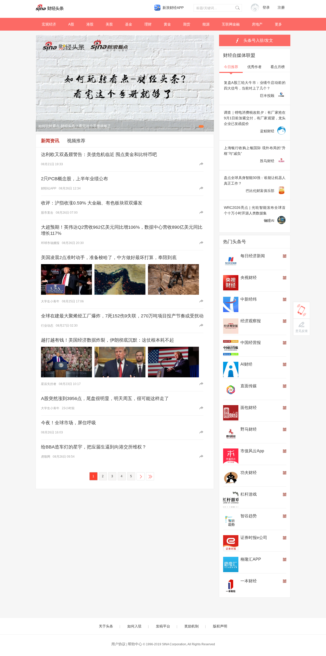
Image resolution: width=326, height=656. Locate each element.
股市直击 (47, 212)
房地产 (257, 24)
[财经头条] (50, 7)
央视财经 (248, 277)
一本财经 (248, 581)
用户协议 (118, 644)
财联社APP (48, 188)
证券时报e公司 (253, 537)
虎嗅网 (45, 456)
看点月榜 (277, 67)
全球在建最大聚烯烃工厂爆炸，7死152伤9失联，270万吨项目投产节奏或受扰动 (122, 315)
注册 (281, 7)
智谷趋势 (248, 516)
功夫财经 (248, 472)
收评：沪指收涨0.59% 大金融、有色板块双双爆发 (91, 202)
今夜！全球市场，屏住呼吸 (68, 422)
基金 (128, 24)
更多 (278, 24)
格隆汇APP (250, 559)
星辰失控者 (48, 384)
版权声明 (220, 626)
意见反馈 (301, 331)
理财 (148, 24)
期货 (186, 24)
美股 (109, 24)
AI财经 (246, 364)
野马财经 (248, 429)
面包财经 (248, 407)
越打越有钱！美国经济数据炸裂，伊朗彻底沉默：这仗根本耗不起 (107, 340)
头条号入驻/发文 (258, 40)
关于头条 (106, 626)
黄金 (167, 24)
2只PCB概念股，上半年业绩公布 (74, 178)
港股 (89, 24)
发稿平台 (163, 626)
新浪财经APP (173, 8)
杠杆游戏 (248, 494)
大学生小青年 (50, 301)
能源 (206, 24)
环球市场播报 (50, 243)
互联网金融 (231, 24)
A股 (71, 24)
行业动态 (47, 325)
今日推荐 (231, 67)
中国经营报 (250, 342)
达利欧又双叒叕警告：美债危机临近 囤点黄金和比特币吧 (99, 154)
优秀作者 (254, 67)
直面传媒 (248, 386)
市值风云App (252, 451)
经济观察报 (250, 321)
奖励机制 (191, 626)
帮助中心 (135, 644)
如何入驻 (134, 626)
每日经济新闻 (252, 256)
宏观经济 (49, 24)
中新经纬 (248, 299)
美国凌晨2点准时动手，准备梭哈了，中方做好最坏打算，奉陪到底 (108, 257)
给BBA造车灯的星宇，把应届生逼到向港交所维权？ (93, 446)
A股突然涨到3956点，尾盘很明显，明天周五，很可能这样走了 (105, 398)
